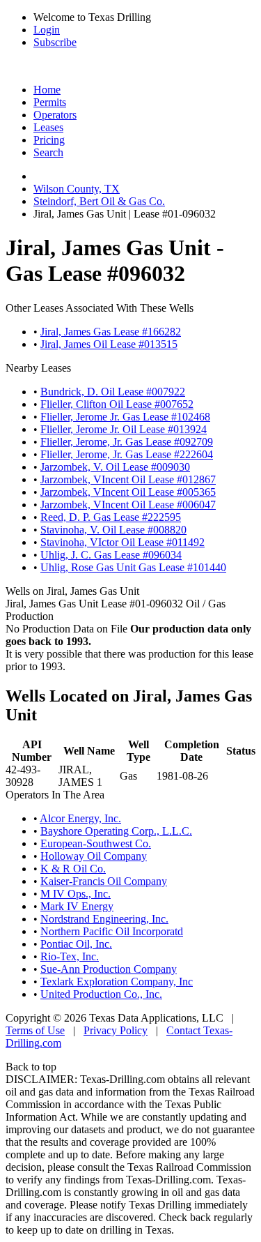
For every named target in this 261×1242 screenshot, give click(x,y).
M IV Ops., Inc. (75, 894)
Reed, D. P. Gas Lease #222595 (110, 517)
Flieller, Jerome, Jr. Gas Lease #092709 (126, 442)
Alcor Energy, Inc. (80, 818)
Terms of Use (35, 1030)
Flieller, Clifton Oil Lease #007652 (116, 404)
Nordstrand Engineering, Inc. (104, 919)
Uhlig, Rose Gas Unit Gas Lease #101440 (133, 567)
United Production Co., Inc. (101, 994)
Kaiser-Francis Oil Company (103, 881)
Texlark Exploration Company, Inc (116, 981)
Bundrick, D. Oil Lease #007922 (112, 391)
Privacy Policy (116, 1030)
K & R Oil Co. (73, 868)
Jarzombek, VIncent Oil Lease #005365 (128, 492)
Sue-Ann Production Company (108, 969)
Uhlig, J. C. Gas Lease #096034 (111, 555)
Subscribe (55, 42)
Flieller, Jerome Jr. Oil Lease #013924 (123, 429)
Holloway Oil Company (93, 856)
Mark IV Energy (76, 906)
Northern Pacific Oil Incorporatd (111, 931)
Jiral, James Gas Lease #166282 (110, 332)
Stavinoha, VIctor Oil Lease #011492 (122, 542)
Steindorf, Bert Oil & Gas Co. (99, 201)
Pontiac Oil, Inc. (76, 944)
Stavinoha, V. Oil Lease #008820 (113, 530)
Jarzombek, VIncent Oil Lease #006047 (128, 504)
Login (46, 30)
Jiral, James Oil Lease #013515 (108, 344)
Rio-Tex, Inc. (69, 956)
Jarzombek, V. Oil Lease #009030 (115, 467)
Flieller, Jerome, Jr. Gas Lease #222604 (126, 454)
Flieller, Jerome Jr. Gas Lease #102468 (125, 417)
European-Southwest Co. (95, 843)
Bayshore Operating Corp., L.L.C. (116, 831)
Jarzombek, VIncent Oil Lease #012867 (128, 479)
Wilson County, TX (76, 189)
